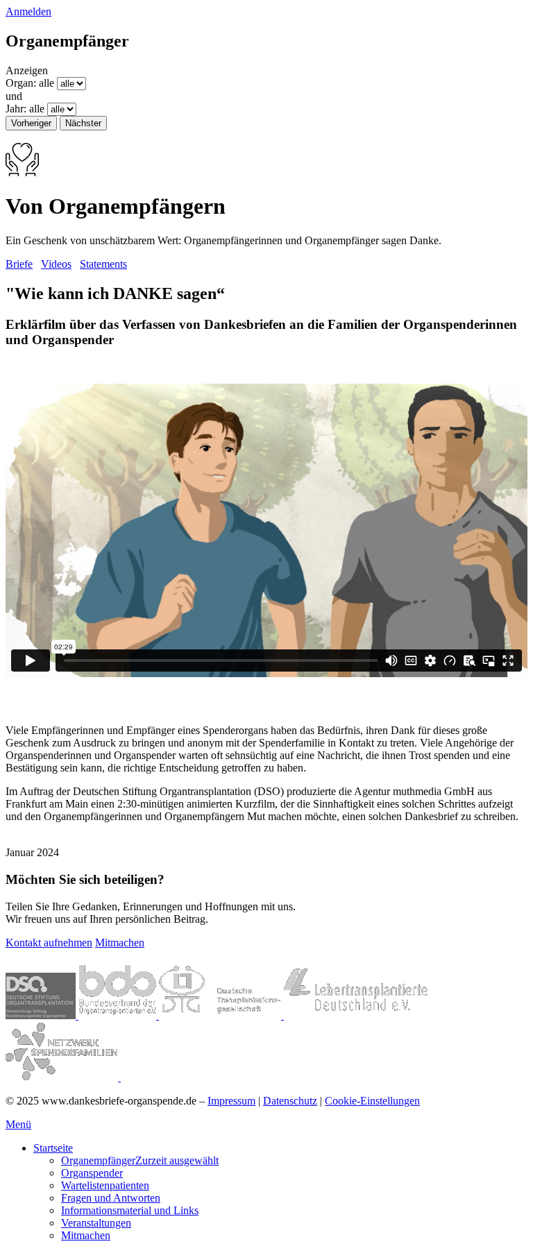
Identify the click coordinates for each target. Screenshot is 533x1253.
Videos (56, 264)
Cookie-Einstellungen (372, 1101)
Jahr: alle (25, 108)
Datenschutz (290, 1101)
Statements (103, 264)
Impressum (231, 1101)
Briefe (19, 264)
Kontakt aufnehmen (49, 942)
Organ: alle (30, 83)
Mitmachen (119, 942)
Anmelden (28, 11)
